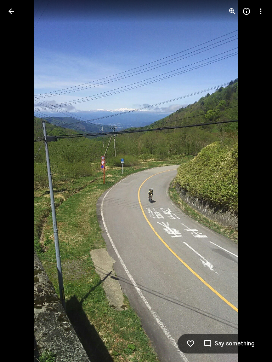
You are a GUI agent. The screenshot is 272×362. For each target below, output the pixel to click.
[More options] (261, 11)
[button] (20, 181)
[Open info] (246, 11)
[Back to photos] (11, 11)
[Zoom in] (232, 11)
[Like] (190, 343)
